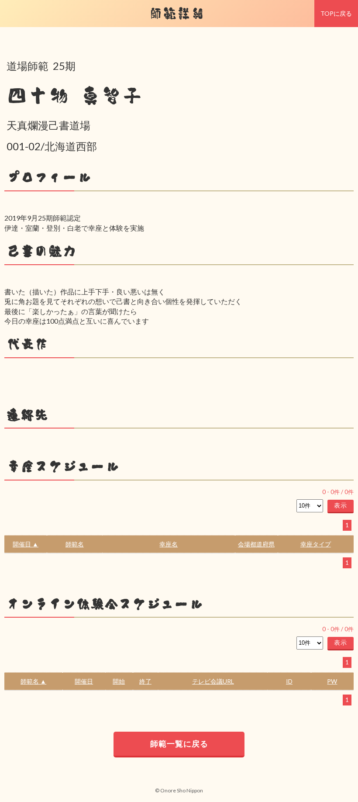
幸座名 (168, 544)
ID (289, 681)
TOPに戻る (336, 13)
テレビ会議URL (213, 681)
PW (332, 681)
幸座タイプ (315, 544)
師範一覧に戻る (179, 743)
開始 (119, 681)
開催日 (84, 681)
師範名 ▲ (33, 681)
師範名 (74, 544)
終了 (145, 681)
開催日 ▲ (25, 544)
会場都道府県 (256, 544)
